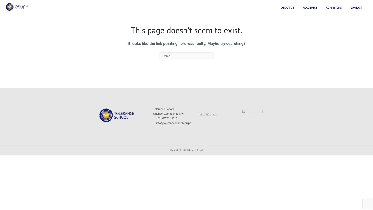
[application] (295, 7)
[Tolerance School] (17, 6)
